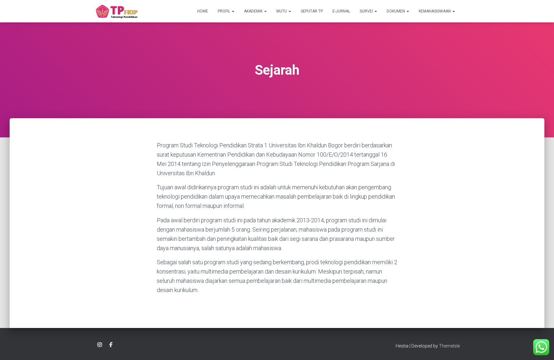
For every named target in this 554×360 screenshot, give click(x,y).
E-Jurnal (341, 11)
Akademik (254, 11)
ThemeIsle (449, 345)
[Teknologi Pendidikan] (116, 11)
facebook (111, 345)
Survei (367, 11)
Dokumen (396, 11)
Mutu (282, 11)
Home (202, 11)
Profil (224, 11)
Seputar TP (312, 11)
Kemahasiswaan (435, 11)
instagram (99, 345)
